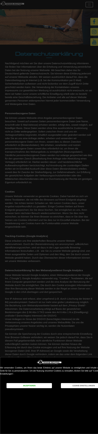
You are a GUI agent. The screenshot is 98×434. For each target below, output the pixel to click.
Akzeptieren (29, 386)
